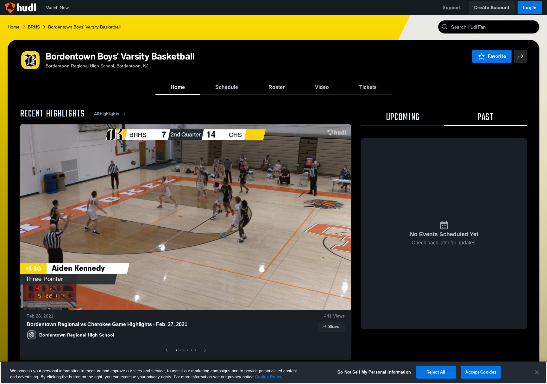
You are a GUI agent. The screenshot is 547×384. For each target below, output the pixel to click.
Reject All (435, 372)
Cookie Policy (268, 377)
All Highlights (106, 113)
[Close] (537, 372)
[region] (273, 373)
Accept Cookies (480, 372)
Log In (530, 7)
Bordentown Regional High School (76, 334)
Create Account (492, 7)
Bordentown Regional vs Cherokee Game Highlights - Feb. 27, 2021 (107, 324)
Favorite (497, 56)
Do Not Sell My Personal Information (374, 372)
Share (333, 326)
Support (452, 7)
